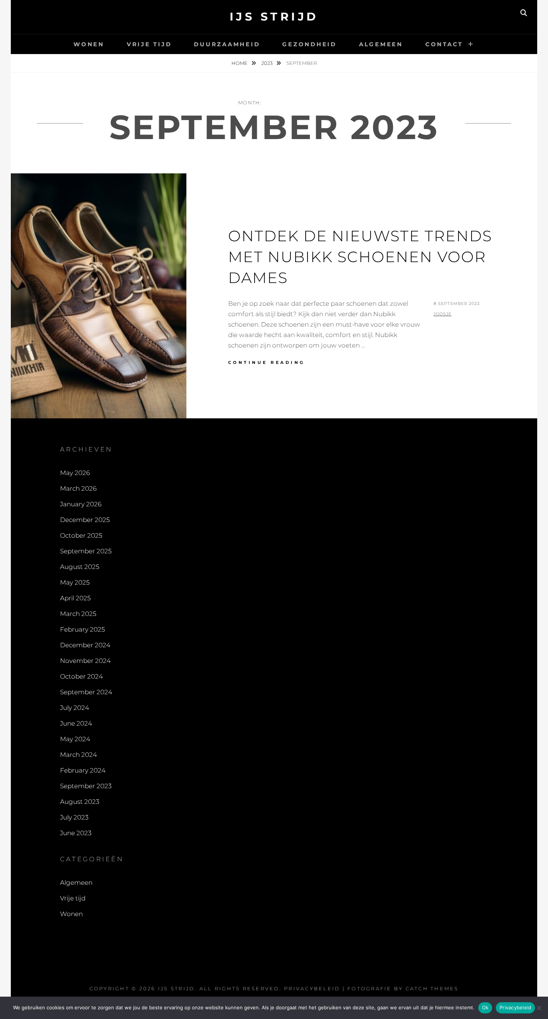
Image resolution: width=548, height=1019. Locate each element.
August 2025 (79, 566)
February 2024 (82, 770)
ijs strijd (274, 16)
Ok (485, 1007)
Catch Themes (432, 988)
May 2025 (74, 582)
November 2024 (85, 660)
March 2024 (78, 754)
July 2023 (74, 817)
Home (240, 63)
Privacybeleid (312, 988)
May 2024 (75, 739)
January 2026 (80, 504)
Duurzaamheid (227, 44)
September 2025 (85, 551)
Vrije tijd (149, 44)
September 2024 (86, 692)
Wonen (88, 44)
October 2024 (81, 676)
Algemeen (381, 44)
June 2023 (75, 833)
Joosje (443, 314)
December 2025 (85, 519)
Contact (444, 44)
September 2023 (85, 786)
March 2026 (78, 488)
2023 (267, 63)
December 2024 (85, 645)
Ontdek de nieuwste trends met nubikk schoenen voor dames (360, 257)
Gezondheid (309, 44)
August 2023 (79, 801)
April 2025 (75, 598)
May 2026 (75, 473)
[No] (538, 1008)
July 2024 (74, 707)
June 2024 (76, 723)
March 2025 (78, 613)
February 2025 (82, 629)
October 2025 (81, 535)
